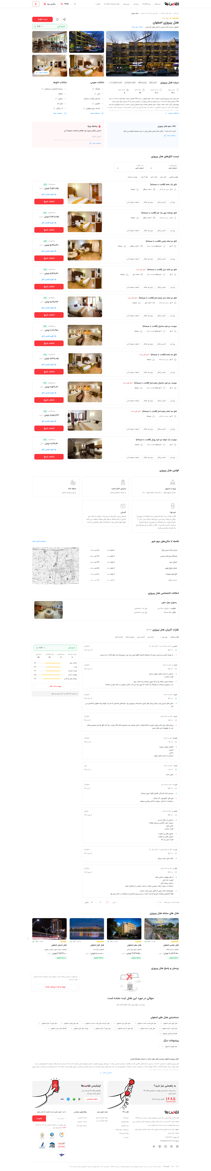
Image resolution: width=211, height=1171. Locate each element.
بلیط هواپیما (125, 1122)
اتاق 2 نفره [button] (154, 177)
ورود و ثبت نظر (55, 686)
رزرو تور (136, 4)
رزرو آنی (172, 202)
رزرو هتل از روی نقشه (122, 1129)
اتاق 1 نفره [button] (163, 177)
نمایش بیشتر (107, 1072)
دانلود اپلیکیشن (92, 1099)
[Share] (64, 19)
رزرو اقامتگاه (147, 4)
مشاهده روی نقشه (137, 27)
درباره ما (126, 1137)
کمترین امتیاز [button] (119, 637)
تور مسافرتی (125, 1125)
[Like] (57, 19)
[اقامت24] (171, 1112)
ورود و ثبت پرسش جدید (55, 986)
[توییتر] (153, 1146)
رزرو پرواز (126, 4)
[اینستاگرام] (177, 1146)
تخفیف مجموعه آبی (133, 202)
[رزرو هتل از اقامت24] (171, 4)
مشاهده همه (95, 113)
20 (92, 902)
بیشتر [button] (98, 4)
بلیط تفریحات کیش (102, 1118)
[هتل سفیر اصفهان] (124, 929)
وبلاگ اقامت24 (124, 1133)
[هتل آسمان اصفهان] (49, 929)
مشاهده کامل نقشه (39, 541)
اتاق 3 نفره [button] (144, 177)
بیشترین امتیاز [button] (130, 637)
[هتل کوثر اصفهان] (87, 929)
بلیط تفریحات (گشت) (112, 4)
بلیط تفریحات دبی (102, 1121)
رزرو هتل (158, 4)
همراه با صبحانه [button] (132, 177)
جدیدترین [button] (151, 637)
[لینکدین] (171, 1146)
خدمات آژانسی (82, 1118)
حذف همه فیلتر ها (42, 177)
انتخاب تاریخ (49, 201)
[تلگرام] (159, 1146)
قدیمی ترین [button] (141, 637)
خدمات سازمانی (82, 1122)
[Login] (35, 4)
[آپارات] (165, 1146)
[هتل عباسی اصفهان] (161, 929)
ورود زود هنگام (148, 202)
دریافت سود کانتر (82, 1125)
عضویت (39, 1118)
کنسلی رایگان (161, 202)
